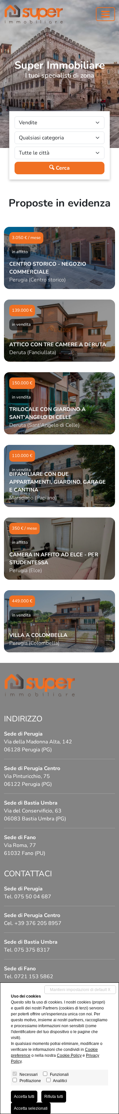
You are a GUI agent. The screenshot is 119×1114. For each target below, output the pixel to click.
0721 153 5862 (33, 976)
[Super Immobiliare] (33, 14)
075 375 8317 (32, 950)
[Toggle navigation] (105, 14)
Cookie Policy (69, 1055)
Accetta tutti (24, 1096)
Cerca (62, 168)
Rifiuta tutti (53, 1096)
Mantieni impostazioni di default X (80, 989)
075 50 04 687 (32, 896)
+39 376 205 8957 (38, 923)
